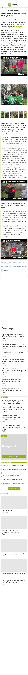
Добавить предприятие (14, 488)
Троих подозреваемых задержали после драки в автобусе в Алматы (11, 417)
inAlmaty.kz (18, 27)
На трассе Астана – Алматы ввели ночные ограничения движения (13, 353)
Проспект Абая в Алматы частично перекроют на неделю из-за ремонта (14, 345)
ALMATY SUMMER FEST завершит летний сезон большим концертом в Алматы (14, 370)
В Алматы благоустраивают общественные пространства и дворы (13, 427)
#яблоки (15, 266)
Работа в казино (7, 511)
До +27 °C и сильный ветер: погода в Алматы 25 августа (14, 328)
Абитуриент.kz (10, 446)
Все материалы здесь (14, 456)
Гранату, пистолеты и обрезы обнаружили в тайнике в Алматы (13, 381)
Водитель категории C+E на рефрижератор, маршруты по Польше (11, 532)
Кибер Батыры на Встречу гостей (13, 554)
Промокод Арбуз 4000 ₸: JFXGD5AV (13, 574)
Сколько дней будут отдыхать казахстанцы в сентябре (13, 402)
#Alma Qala (24, 266)
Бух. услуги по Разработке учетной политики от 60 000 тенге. (13, 581)
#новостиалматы (8, 266)
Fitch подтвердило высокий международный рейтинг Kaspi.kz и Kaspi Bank (13, 390)
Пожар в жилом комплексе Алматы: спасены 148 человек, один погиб (13, 361)
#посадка (19, 266)
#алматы (2, 266)
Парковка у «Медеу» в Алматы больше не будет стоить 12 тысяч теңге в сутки (13, 336)
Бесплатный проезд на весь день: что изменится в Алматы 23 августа (13, 409)
